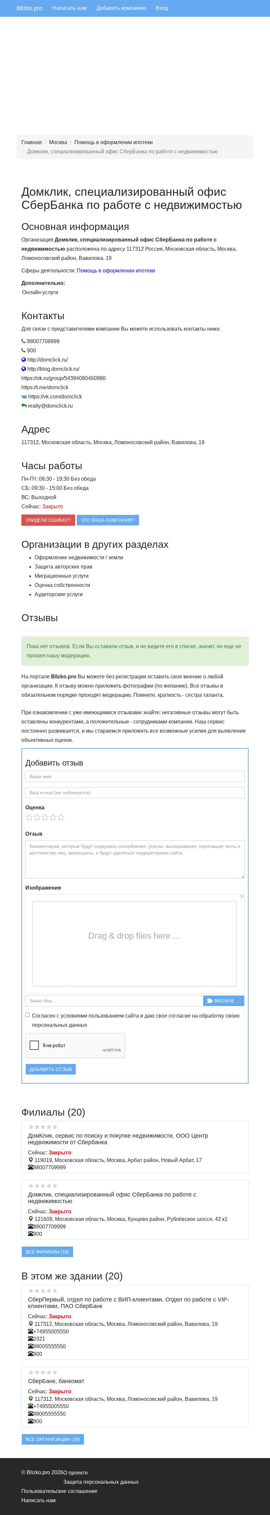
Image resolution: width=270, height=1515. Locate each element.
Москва (58, 142)
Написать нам (69, 8)
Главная (31, 142)
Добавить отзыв (51, 1069)
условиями (74, 1016)
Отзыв (33, 834)
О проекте (75, 1473)
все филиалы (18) (47, 1251)
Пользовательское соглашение (59, 1491)
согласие (180, 1016)
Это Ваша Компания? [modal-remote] (108, 520)
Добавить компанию (121, 8)
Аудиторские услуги (59, 594)
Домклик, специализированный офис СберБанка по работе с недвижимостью (112, 1197)
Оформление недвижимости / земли (79, 557)
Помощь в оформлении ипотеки (113, 142)
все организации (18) (53, 1439)
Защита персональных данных (101, 1482)
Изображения (43, 888)
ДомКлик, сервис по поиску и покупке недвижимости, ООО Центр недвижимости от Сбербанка (118, 1139)
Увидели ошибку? (48, 520)
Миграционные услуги (62, 576)
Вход (162, 8)
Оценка (34, 807)
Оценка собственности (62, 585)
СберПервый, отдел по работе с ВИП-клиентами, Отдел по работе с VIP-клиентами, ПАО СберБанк (128, 1302)
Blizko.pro (29, 8)
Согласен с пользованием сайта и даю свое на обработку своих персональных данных (136, 1020)
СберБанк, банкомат (56, 1381)
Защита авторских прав (64, 566)
